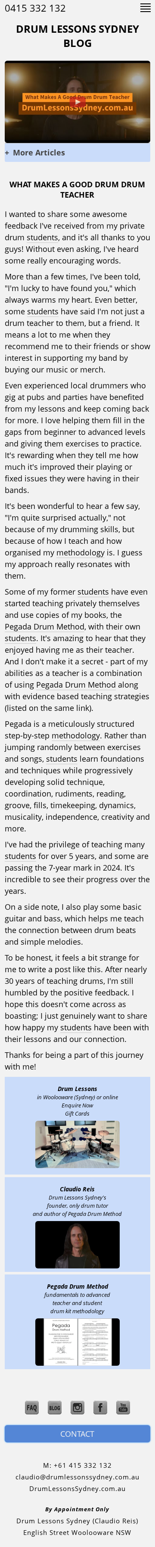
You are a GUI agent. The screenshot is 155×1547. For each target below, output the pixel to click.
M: (77, 1465)
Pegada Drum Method (44, 626)
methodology (80, 552)
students (42, 237)
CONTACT (77, 1434)
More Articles (35, 152)
